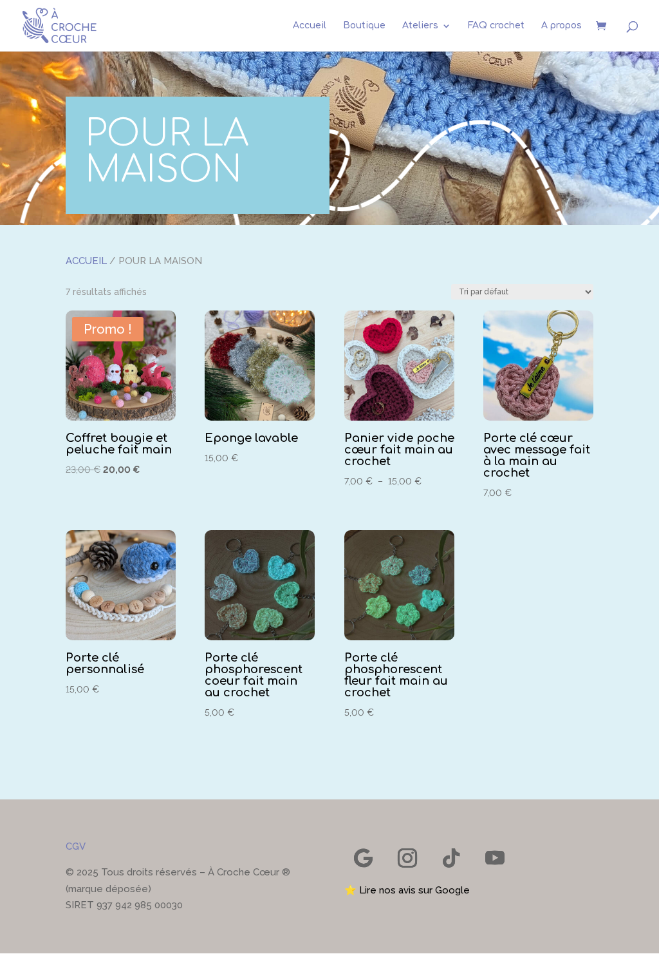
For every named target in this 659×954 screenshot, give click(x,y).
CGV (76, 846)
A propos (561, 25)
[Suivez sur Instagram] (407, 858)
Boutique (364, 25)
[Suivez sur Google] (363, 858)
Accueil (309, 25)
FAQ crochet (496, 25)
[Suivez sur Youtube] (495, 858)
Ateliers (420, 25)
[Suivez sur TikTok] (451, 858)
